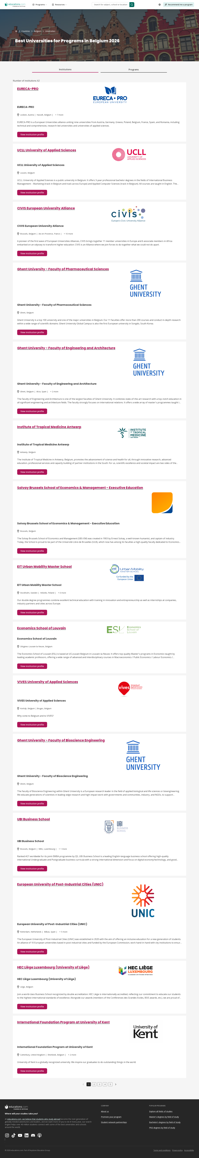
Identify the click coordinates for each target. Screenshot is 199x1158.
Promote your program (111, 1117)
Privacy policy (177, 1150)
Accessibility (189, 1150)
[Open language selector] (159, 4)
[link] (50, 31)
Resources (60, 4)
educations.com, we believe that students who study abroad (33, 1119)
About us (105, 1111)
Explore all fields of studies (160, 1111)
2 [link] (94, 1084)
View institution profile (32, 134)
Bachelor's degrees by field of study (164, 1122)
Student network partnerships (114, 1122)
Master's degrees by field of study (164, 1117)
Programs (40, 4)
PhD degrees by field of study (162, 1127)
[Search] (131, 4)
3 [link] (99, 1084)
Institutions (65, 69)
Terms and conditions (162, 1150)
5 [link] (110, 1084)
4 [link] (104, 1084)
